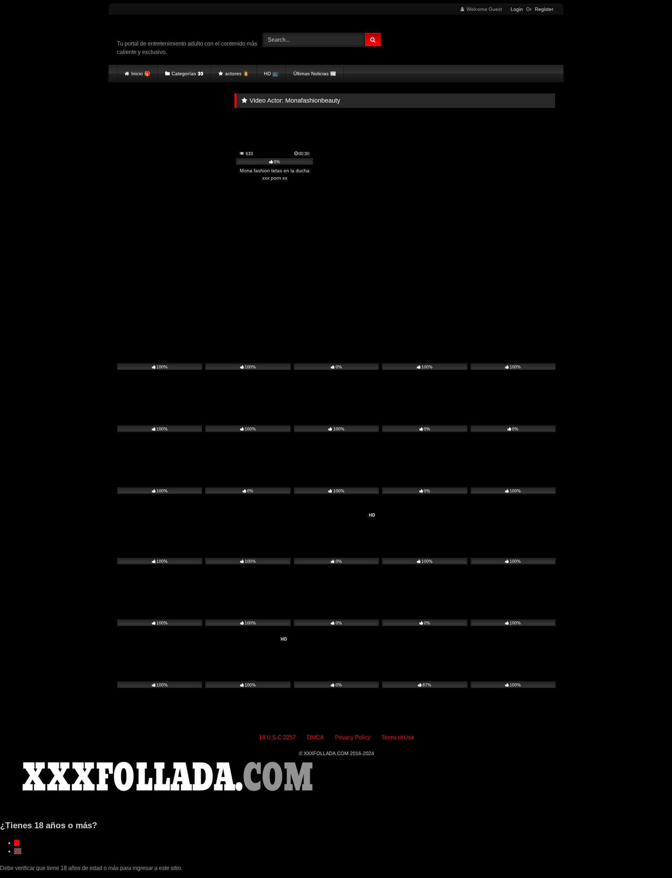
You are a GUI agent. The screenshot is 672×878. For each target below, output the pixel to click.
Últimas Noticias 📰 (314, 73)
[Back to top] (650, 857)
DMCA (315, 737)
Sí (16, 843)
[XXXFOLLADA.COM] (157, 30)
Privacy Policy (352, 737)
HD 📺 (271, 73)
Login (517, 9)
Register (544, 9)
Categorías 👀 (187, 73)
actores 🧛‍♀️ (237, 73)
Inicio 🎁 (140, 73)
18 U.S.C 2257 (277, 737)
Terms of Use (398, 737)
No (17, 851)
